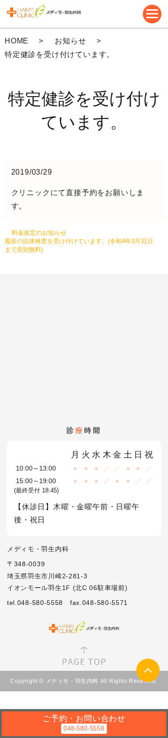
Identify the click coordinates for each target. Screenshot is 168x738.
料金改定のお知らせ (39, 232)
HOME (16, 41)
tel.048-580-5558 (35, 602)
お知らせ (70, 41)
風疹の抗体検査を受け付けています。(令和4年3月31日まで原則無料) (79, 245)
